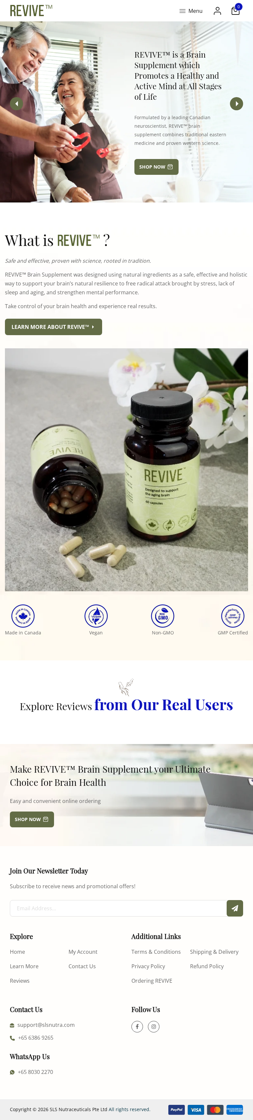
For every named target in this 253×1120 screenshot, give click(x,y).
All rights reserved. (130, 1109)
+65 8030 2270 (35, 1071)
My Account (83, 951)
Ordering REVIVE (151, 980)
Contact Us (82, 966)
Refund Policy (207, 966)
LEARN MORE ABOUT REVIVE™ (50, 327)
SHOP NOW (152, 167)
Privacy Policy (148, 966)
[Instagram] (153, 1026)
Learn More (24, 966)
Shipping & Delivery (214, 951)
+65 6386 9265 (35, 1037)
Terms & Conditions (156, 951)
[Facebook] (137, 1026)
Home (17, 951)
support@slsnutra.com (46, 1024)
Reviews (20, 980)
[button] (236, 103)
